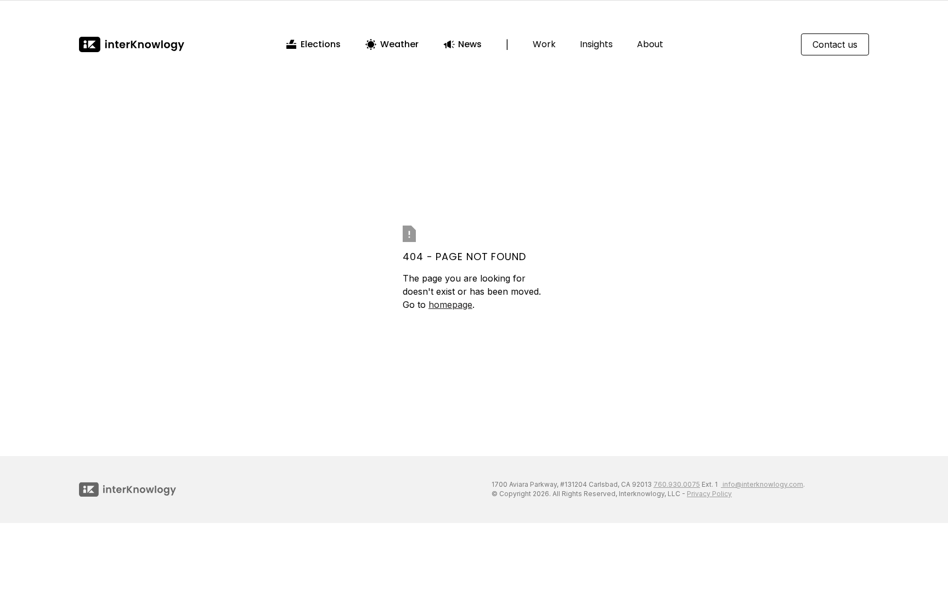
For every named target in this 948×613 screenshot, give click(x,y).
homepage (450, 304)
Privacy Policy (709, 494)
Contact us (834, 44)
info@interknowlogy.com (762, 484)
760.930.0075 (676, 484)
